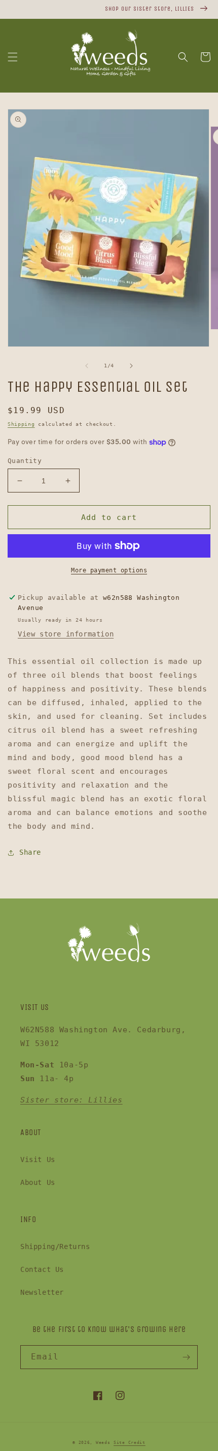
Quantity (25, 461)
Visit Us (37, 1159)
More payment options (109, 570)
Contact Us (42, 1269)
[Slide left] (87, 366)
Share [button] (30, 852)
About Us (37, 1182)
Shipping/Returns (55, 1246)
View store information (66, 634)
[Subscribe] (186, 1357)
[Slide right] (131, 366)
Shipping (21, 424)
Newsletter (42, 1292)
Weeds (103, 1442)
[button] (13, 57)
